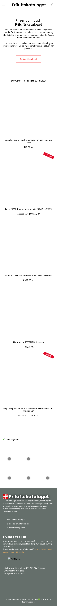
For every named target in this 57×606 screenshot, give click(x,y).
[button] (53, 5)
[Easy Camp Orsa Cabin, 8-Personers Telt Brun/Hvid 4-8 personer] (28, 379)
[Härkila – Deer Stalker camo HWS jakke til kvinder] (28, 246)
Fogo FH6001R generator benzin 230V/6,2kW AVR (28, 209)
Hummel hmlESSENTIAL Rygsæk (28, 342)
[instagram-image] (9, 458)
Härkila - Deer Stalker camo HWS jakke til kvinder (28, 275)
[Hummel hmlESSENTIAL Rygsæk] (28, 313)
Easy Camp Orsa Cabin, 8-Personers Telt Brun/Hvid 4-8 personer (28, 409)
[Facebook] (37, 580)
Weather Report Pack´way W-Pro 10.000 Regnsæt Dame (28, 141)
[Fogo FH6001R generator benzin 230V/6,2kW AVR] (28, 180)
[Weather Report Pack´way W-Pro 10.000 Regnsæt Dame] (28, 111)
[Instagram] (44, 580)
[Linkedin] (51, 580)
